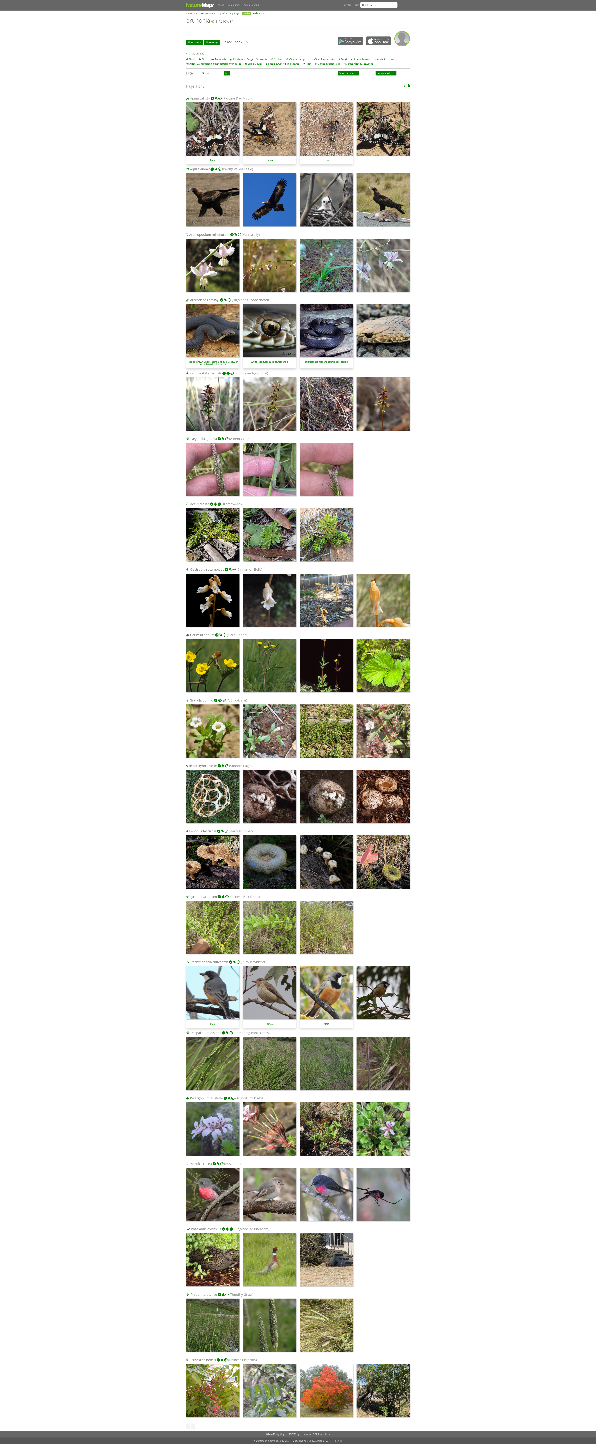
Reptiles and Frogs (243, 59)
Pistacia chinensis (203, 1360)
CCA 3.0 (338, 1441)
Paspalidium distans (206, 1033)
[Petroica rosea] (212, 1196)
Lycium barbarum (203, 896)
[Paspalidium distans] (212, 1065)
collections (258, 13)
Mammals (220, 59)
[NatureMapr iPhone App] (378, 41)
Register (347, 5)
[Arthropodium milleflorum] (212, 267)
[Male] (212, 130)
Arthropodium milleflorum (209, 234)
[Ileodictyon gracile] (212, 798)
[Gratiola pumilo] (212, 732)
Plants (192, 59)
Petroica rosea (201, 1163)
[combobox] (385, 5)
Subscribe (195, 42)
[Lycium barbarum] (212, 929)
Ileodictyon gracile (203, 766)
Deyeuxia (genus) (204, 439)
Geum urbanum (202, 635)
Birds (204, 59)
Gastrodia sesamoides (207, 569)
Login (356, 5)
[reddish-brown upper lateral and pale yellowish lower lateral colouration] (212, 332)
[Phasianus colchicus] (212, 1261)
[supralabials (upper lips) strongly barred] (326, 332)
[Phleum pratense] (212, 1327)
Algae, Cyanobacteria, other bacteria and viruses (215, 63)
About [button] (221, 5)
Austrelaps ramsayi (204, 300)
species (246, 13)
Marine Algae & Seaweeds (359, 63)
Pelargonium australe (206, 1098)
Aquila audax (200, 169)
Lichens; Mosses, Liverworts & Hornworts (375, 59)
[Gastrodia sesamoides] (212, 602)
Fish (309, 63)
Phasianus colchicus (206, 1229)
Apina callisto (200, 98)
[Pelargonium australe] (212, 1130)
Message (213, 42)
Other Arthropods (298, 59)
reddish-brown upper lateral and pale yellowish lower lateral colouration (212, 363)
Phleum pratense (204, 1294)
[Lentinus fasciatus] (212, 863)
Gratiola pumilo (201, 700)
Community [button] (234, 5)
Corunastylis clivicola (206, 373)
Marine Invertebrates (328, 63)
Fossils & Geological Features (283, 63)
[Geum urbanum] (212, 667)
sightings (234, 13)
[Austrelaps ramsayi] (383, 332)
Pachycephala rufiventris (209, 962)
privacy (329, 1441)
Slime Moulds (255, 63)
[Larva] (326, 130)
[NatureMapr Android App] (350, 41)
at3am (287, 1441)
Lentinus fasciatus (202, 831)
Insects (263, 59)
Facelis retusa (199, 504)
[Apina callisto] (383, 130)
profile (223, 13)
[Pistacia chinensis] (212, 1392)
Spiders (278, 59)
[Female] (269, 130)
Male (212, 160)
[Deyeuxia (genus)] (212, 471)
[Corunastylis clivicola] (212, 405)
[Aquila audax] (212, 201)
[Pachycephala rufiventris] (383, 994)
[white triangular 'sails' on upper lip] (269, 332)
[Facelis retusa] (212, 536)
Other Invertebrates (324, 59)
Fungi (344, 59)
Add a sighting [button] (251, 5)
